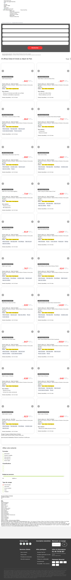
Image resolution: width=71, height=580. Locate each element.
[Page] (21, 544)
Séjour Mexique (4, 512)
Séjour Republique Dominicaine (8, 514)
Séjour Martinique (5, 513)
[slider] (2, 476)
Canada (19, 437)
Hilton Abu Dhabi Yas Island (47, 521)
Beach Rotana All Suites (55, 523)
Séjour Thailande (5, 518)
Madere (16, 437)
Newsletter (6, 7)
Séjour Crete (4, 507)
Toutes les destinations (14, 12)
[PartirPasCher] (8, 8)
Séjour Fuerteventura (5, 508)
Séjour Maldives (4, 511)
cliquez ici (35, 577)
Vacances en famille (14, 14)
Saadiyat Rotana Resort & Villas (25, 523)
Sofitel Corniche (54, 522)
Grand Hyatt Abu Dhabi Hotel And (41, 523)
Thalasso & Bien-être (14, 16)
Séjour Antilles (4, 503)
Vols (26, 10)
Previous (3, 71)
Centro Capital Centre (57, 524)
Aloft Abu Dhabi (23, 522)
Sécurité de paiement (25, 559)
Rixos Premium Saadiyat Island (43, 522)
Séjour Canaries (4, 506)
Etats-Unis (23, 437)
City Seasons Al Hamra (35, 521)
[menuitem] (6, 13)
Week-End (22, 10)
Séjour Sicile (4, 515)
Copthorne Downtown (6, 525)
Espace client (23, 554)
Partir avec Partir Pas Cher (6, 22)
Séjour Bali (3, 504)
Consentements (40, 561)
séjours (10, 10)
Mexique (28, 437)
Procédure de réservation (26, 556)
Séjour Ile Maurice (5, 509)
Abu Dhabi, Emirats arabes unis (17, 435)
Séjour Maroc (4, 510)
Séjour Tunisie (4, 519)
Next (32, 71)
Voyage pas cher (13, 13)
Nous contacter (24, 552)
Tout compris (6, 10)
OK (64, 544)
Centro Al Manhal (14, 522)
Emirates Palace (34, 525)
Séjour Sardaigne (5, 517)
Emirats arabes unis (5, 435)
